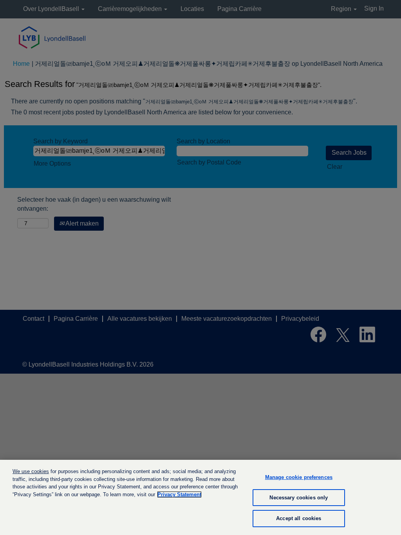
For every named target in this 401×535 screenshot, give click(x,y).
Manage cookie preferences (298, 477)
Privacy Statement (179, 494)
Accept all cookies (298, 518)
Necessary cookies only (298, 498)
